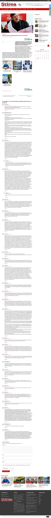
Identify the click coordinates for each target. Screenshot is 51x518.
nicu (5, 233)
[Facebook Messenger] (50, 13)
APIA (17, 495)
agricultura (15, 494)
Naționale (24, 9)
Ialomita (17, 502)
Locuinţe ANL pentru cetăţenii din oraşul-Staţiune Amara (44, 21)
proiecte (22, 508)
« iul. (35, 61)
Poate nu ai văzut (5, 475)
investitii (15, 504)
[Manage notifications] (49, 516)
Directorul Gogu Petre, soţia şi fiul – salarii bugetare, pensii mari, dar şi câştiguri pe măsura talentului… (31, 503)
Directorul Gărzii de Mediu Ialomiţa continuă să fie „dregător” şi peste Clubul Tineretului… (9, 96)
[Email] (30, 39)
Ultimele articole (38, 18)
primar (16, 507)
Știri (14, 9)
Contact (34, 9)
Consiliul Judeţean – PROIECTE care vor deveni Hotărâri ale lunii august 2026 (44, 31)
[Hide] (50, 16)
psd (15, 509)
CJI (18, 496)
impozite (18, 503)
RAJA (23, 509)
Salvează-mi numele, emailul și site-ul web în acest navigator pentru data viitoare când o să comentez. (16, 465)
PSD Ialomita (19, 509)
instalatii (22, 503)
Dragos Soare (20, 499)
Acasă (3, 9)
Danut (5, 369)
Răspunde (6, 110)
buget (19, 495)
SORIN (5, 104)
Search (48, 46)
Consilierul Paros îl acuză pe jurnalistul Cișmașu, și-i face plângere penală (31, 495)
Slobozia (20, 510)
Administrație (7, 9)
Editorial (40, 0)
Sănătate (11, 9)
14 (44, 55)
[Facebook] (25, 39)
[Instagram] (31, 39)
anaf (21, 494)
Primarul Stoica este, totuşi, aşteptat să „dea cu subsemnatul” (25, 96)
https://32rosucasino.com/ (29, 508)
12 (40, 55)
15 (46, 55)
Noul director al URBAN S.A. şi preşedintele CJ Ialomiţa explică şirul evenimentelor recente (31, 506)
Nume (3, 454)
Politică (28, 9)
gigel (5, 344)
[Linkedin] (28, 39)
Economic (20, 9)
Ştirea (7, 486)
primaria (19, 507)
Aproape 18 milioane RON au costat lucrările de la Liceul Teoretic (44, 36)
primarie (19, 508)
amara (18, 494)
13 (42, 55)
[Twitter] (50, 7)
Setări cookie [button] (43, 516)
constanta (20, 498)
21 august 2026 (16, 487)
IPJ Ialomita (19, 504)
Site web (3, 461)
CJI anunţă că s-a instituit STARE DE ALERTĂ (43, 40)
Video (31, 9)
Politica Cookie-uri (44, 0)
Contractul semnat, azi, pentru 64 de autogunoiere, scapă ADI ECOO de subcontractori (31, 512)
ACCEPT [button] (48, 516)
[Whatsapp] (26, 39)
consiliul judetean (18, 497)
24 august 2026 (4, 486)
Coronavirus (15, 499)
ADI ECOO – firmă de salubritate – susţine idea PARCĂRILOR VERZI (43, 26)
